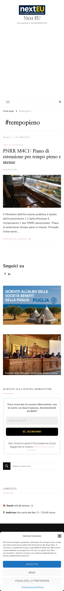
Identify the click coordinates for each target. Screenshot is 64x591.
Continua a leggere (14, 239)
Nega (32, 572)
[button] (59, 535)
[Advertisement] (32, 59)
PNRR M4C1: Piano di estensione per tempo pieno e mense (32, 157)
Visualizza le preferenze (32, 580)
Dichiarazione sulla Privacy (33, 587)
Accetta (32, 564)
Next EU (32, 18)
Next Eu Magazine (13, 145)
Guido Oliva (11, 169)
